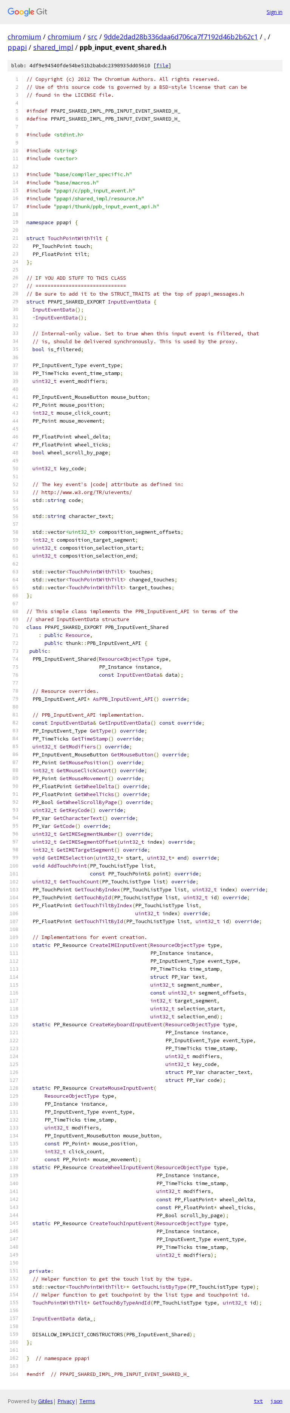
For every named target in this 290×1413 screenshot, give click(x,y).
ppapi (17, 47)
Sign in (274, 11)
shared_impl (53, 47)
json (276, 1401)
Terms (87, 1401)
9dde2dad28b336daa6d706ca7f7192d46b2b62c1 (181, 36)
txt (258, 1401)
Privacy (66, 1401)
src (92, 36)
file (162, 65)
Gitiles (45, 1401)
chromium (24, 36)
